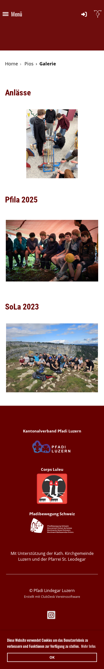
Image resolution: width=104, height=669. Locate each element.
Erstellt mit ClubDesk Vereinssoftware (52, 596)
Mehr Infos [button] (88, 646)
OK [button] (52, 657)
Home (11, 64)
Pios (29, 64)
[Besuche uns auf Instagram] (51, 615)
